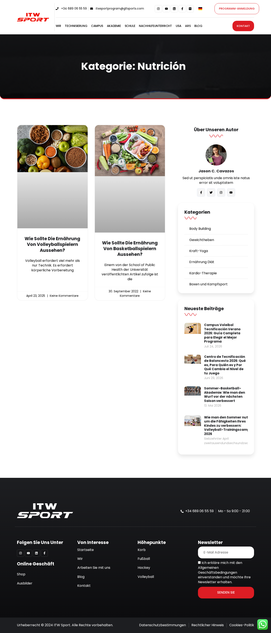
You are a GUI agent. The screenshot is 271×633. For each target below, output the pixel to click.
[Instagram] (158, 8)
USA (178, 26)
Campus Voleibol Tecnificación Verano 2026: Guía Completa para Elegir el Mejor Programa (222, 333)
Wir (58, 26)
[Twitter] (211, 192)
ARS (188, 26)
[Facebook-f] (182, 8)
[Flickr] (190, 8)
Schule (130, 26)
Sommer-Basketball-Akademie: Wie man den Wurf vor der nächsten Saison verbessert (224, 394)
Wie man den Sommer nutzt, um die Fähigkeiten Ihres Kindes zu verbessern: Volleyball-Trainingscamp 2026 (228, 425)
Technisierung (76, 26)
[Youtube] (166, 8)
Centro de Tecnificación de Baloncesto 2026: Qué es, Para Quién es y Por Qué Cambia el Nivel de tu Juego (225, 364)
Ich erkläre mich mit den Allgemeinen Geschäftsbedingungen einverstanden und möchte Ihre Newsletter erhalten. (224, 572)
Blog (198, 26)
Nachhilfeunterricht (155, 26)
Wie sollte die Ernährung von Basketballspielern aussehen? (130, 249)
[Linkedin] (174, 8)
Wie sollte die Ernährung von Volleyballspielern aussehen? (52, 244)
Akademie (114, 26)
